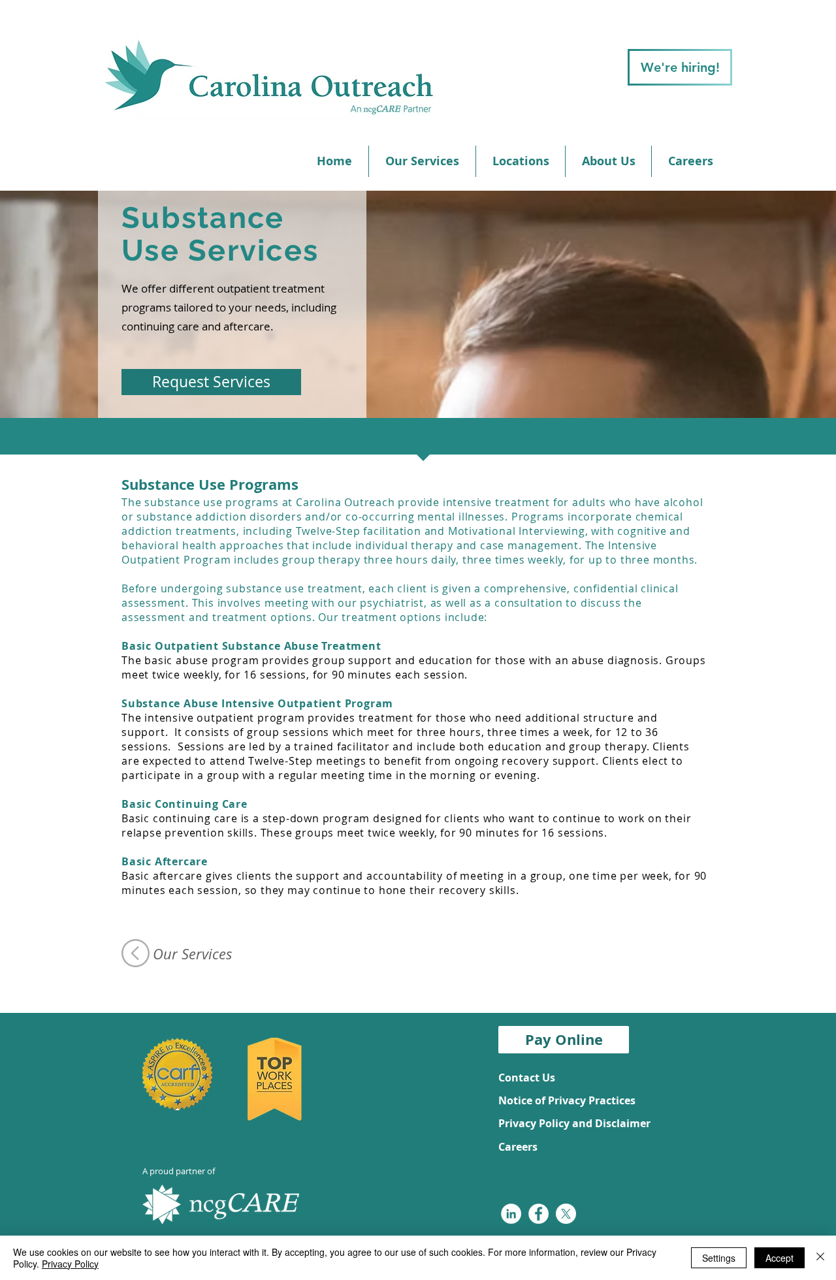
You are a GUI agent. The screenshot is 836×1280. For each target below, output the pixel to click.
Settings (718, 1257)
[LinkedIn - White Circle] (511, 1214)
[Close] (820, 1258)
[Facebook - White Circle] (538, 1214)
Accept (779, 1257)
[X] (566, 1214)
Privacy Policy (70, 1263)
